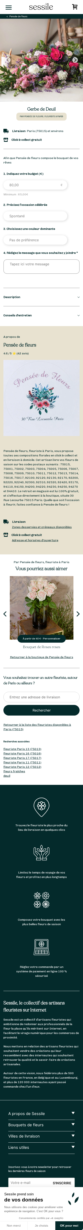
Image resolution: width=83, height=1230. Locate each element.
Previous (8, 60)
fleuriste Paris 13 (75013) (22, 749)
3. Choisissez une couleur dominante (29, 229)
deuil (6, 776)
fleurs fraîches (14, 771)
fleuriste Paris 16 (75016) (22, 753)
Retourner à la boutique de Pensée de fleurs (41, 657)
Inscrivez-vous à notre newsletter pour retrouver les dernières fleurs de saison (39, 1169)
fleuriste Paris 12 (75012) (22, 767)
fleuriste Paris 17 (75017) (22, 758)
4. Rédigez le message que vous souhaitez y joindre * (40, 253)
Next (75, 60)
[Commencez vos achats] (75, 8)
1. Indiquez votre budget (23, 174)
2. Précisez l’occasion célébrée (25, 205)
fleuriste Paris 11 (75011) (22, 762)
